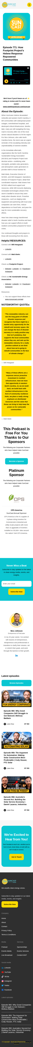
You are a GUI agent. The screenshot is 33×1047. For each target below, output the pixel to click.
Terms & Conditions (8, 935)
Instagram (8, 271)
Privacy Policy (6, 930)
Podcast (4, 947)
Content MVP (22, 955)
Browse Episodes (16, 683)
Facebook (26, 269)
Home (3, 918)
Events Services (23, 951)
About (3, 922)
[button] (29, 5)
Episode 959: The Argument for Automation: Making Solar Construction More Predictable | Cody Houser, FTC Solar (14, 1018)
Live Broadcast (6, 955)
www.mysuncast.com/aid (14, 299)
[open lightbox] (16, 26)
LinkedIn (8, 249)
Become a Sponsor (16, 461)
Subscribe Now (10, 904)
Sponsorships (22, 947)
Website (8, 269)
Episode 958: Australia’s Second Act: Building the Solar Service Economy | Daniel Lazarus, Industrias (16, 1030)
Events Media (6, 951)
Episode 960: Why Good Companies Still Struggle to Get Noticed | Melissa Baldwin (16, 1007)
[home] (8, 4)
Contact (4, 926)
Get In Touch (17, 857)
